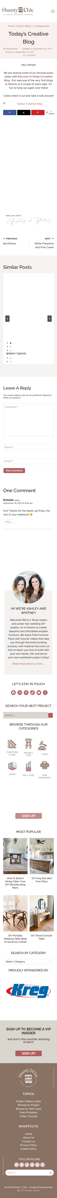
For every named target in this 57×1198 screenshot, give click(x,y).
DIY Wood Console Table (41, 937)
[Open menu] (53, 11)
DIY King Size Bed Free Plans (42, 880)
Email (9, 461)
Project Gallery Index (28, 1101)
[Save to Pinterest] (38, 112)
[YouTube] (32, 1165)
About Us (28, 1137)
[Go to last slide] (7, 318)
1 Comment (30, 55)
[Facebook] (16, 1165)
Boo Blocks (10, 241)
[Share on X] (23, 112)
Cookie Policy (28, 1148)
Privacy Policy (28, 1145)
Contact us (28, 1141)
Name (9, 447)
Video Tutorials (29, 1116)
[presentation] (28, 311)
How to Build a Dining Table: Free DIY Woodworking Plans (15, 883)
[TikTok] (27, 1165)
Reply (8, 521)
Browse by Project (28, 1105)
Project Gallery (24, 26)
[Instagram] (21, 1165)
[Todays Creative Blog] (28, 104)
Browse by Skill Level (28, 1108)
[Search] (50, 715)
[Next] (49, 318)
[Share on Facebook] (9, 112)
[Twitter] (42, 1165)
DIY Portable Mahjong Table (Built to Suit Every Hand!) (15, 938)
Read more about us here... (28, 663)
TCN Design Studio (30, 1190)
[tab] (10, 343)
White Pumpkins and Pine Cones (44, 243)
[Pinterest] (37, 1165)
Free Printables (28, 1112)
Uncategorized (41, 26)
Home (11, 26)
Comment (11, 406)
